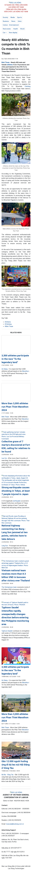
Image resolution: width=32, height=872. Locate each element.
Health (15, 29)
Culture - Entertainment (11, 25)
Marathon (25, 371)
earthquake (17, 501)
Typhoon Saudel (7, 631)
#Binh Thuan (9, 326)
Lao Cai (4, 458)
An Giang (4, 369)
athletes (10, 65)
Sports (19, 17)
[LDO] (16, 344)
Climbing (27, 86)
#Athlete (8, 322)
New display (13, 33)
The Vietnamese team (9, 587)
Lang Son (5, 546)
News (13, 21)
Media (12, 17)
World (22, 29)
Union (20, 21)
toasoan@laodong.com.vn (15, 824)
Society (5, 17)
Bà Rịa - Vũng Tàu (7, 775)
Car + (4, 33)
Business (6, 21)
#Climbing (8, 324)
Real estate (7, 29)
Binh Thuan (5, 62)
